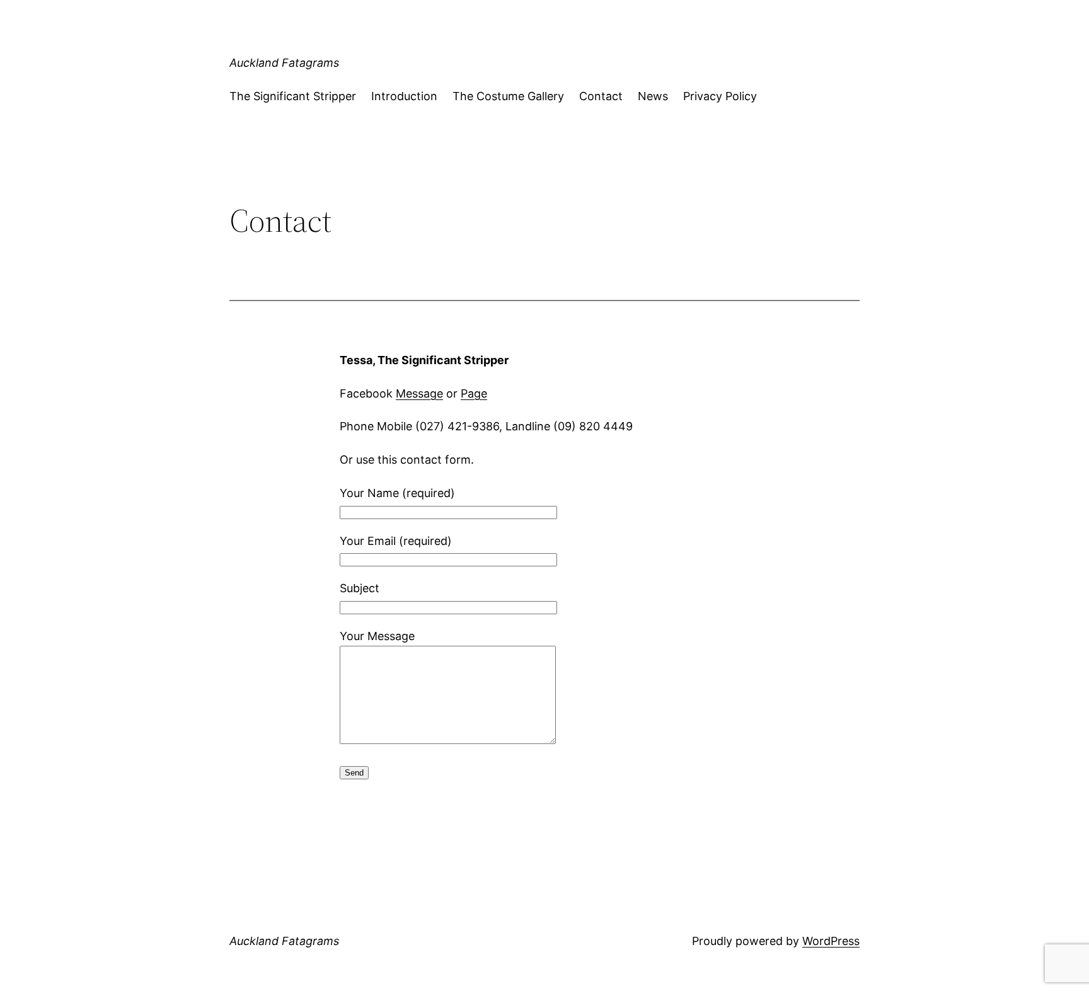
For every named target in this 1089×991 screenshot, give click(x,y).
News (653, 96)
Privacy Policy (720, 96)
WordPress (831, 941)
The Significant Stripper (292, 96)
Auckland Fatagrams (284, 62)
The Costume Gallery (508, 96)
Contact (601, 96)
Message (419, 393)
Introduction (404, 96)
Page (474, 393)
